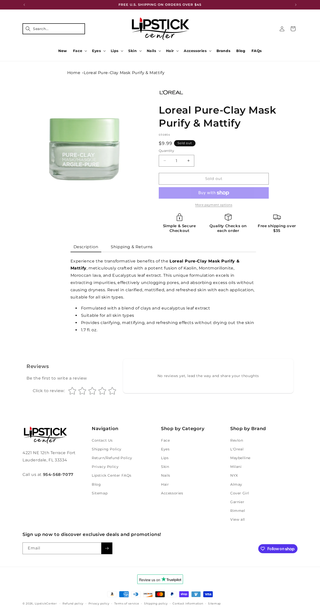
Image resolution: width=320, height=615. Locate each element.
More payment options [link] (213, 205)
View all (237, 519)
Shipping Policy (107, 449)
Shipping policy (156, 603)
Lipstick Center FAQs (112, 475)
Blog (96, 484)
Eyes (96, 51)
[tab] (86, 247)
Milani (236, 466)
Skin (132, 51)
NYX (234, 475)
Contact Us (102, 440)
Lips (114, 51)
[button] (53, 28)
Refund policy (73, 603)
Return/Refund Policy (112, 458)
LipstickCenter (46, 603)
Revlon (236, 440)
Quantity (166, 151)
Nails (151, 51)
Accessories (195, 51)
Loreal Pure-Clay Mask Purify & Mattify (124, 72)
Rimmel (237, 510)
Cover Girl (239, 493)
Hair (170, 51)
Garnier (237, 502)
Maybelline (240, 458)
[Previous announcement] (24, 5)
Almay (236, 484)
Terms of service (126, 603)
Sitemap (100, 493)
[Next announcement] (295, 5)
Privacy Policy (105, 466)
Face (77, 51)
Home (73, 72)
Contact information (187, 603)
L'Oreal (237, 449)
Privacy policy (99, 603)
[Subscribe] (106, 548)
